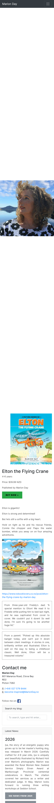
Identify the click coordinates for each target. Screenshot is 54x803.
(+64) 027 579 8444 (15, 688)
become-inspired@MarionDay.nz (22, 691)
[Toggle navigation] (48, 4)
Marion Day (9, 4)
